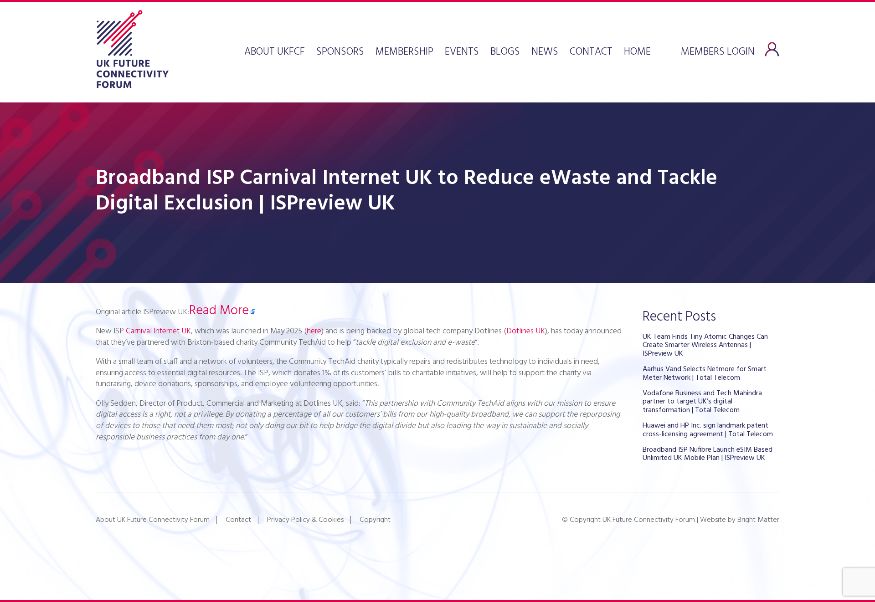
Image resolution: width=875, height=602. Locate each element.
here (314, 331)
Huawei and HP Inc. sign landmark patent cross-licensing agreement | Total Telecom (708, 430)
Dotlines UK (525, 331)
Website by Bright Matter (739, 520)
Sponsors (340, 52)
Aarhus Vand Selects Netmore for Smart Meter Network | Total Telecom (705, 373)
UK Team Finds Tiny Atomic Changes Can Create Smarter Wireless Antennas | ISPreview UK (705, 345)
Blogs (505, 52)
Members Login (718, 51)
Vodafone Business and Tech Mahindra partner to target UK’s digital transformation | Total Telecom (702, 402)
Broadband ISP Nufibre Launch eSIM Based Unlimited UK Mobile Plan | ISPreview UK (707, 454)
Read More (219, 311)
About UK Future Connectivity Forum (153, 520)
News (544, 52)
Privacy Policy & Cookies (305, 520)
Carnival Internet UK (158, 331)
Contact (591, 52)
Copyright (375, 520)
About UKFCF (274, 52)
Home (637, 52)
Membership (404, 52)
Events (462, 52)
